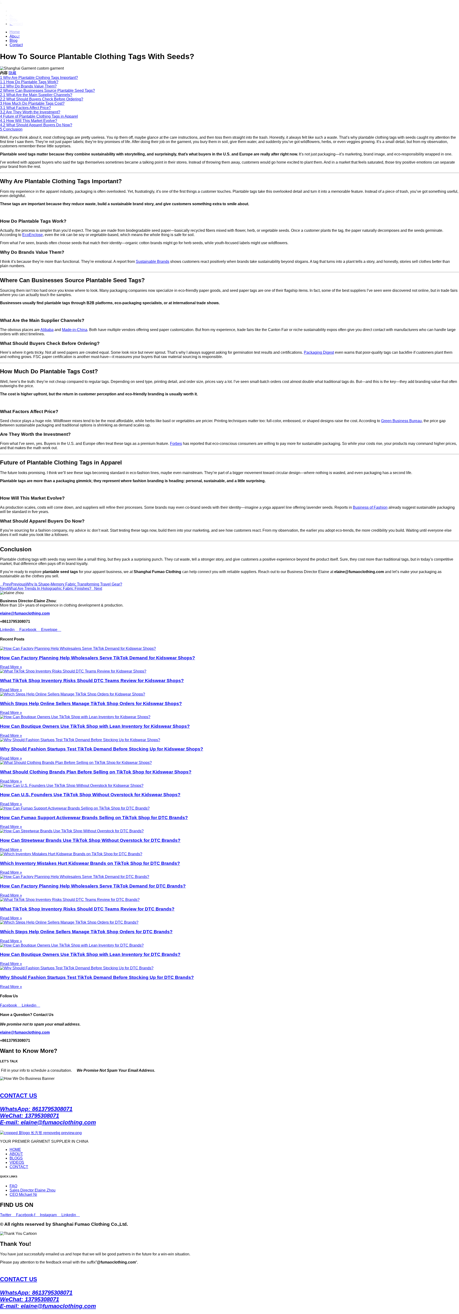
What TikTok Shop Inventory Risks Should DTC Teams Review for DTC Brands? (87, 908)
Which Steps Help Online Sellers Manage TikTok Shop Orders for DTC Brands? (86, 931)
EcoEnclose (32, 235)
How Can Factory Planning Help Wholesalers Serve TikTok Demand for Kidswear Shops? (97, 657)
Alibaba (47, 330)
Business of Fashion (370, 507)
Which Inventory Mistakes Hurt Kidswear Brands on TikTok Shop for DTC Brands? (90, 863)
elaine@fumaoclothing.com (25, 1032)
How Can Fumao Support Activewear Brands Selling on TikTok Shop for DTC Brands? (94, 817)
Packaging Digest (319, 352)
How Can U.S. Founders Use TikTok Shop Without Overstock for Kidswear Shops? (90, 794)
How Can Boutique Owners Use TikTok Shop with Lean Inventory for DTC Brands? (90, 954)
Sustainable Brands (152, 261)
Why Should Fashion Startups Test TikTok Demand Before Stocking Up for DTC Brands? (97, 977)
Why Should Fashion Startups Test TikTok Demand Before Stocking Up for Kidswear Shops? (101, 748)
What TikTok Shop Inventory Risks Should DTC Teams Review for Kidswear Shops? (92, 680)
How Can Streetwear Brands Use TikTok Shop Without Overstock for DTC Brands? (90, 840)
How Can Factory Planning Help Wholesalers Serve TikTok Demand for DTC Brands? (93, 886)
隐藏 (12, 73)
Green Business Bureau (401, 421)
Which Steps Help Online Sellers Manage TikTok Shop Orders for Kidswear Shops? (91, 703)
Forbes (176, 444)
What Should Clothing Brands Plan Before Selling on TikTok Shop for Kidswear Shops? (95, 771)
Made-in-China (74, 330)
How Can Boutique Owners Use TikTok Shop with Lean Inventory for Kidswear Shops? (95, 726)
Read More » (11, 667)
